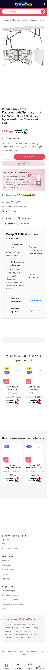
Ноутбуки (6, 574)
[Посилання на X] (18, 224)
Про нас (5, 539)
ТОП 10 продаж (9, 569)
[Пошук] (43, 12)
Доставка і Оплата (10, 595)
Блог (4, 608)
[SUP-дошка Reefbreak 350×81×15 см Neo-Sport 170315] (12, 375)
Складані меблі (37, 20)
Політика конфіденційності (13, 604)
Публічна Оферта (9, 590)
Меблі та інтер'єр (20, 20)
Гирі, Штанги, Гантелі (12, 471)
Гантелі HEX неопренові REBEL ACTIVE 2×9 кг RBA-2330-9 (35, 469)
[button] (6, 381)
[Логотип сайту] (23, 3)
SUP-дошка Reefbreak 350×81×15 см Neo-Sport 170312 (35, 391)
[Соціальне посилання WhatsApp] (24, 224)
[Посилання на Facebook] (14, 224)
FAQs (4, 544)
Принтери (6, 578)
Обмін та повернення (11, 599)
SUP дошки (12, 393)
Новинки (5, 560)
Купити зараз (23, 163)
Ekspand (12, 211)
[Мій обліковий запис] (43, 4)
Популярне (6, 565)
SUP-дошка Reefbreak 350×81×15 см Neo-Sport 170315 (12, 391)
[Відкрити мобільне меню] (3, 4)
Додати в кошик (29, 157)
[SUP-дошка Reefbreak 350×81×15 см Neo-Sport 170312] (35, 375)
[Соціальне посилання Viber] (31, 224)
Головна (5, 20)
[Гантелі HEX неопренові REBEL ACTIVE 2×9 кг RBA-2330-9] (34, 453)
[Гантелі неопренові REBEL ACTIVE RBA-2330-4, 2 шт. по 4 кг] (12, 453)
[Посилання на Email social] (21, 224)
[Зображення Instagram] (36, 511)
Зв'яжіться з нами (9, 548)
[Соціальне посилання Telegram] (28, 224)
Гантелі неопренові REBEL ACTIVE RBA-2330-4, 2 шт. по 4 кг (12, 469)
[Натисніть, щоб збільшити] (7, 62)
